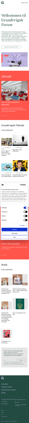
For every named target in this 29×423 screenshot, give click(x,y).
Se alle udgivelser (7, 130)
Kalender (4, 384)
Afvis (14, 237)
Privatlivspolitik (4, 416)
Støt (2, 414)
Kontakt (2, 410)
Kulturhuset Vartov (8, 390)
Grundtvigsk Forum (21, 399)
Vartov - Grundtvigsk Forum (21, 405)
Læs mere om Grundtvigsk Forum (11, 46)
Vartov (18, 402)
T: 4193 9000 (4, 401)
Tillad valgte (14, 233)
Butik (3, 393)
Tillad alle (14, 229)
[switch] (25, 212)
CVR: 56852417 (4, 403)
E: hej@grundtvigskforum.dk (7, 399)
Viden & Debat (6, 387)
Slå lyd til (14, 59)
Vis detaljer (22, 225)
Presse (2, 412)
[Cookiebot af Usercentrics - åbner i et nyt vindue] (21, 185)
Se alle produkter (6, 269)
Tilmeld (21, 360)
